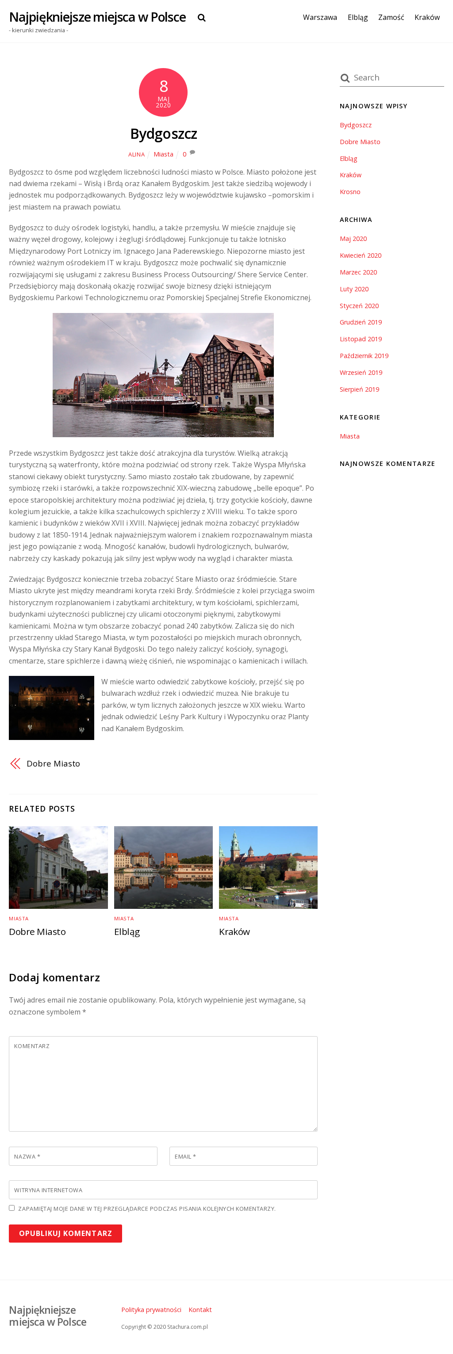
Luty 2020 (354, 289)
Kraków (427, 17)
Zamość (391, 17)
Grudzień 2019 (361, 322)
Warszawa (320, 17)
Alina (136, 154)
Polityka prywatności (151, 1309)
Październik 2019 (364, 355)
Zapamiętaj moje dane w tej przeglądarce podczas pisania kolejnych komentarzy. (147, 1209)
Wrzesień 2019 (361, 372)
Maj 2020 (353, 238)
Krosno (350, 191)
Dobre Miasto (53, 763)
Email (185, 1156)
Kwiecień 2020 (360, 255)
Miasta (163, 154)
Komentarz (32, 1046)
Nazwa (27, 1156)
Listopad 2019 (361, 339)
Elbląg (358, 17)
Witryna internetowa (48, 1190)
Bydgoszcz (163, 133)
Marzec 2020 (358, 272)
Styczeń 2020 (359, 305)
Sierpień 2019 (359, 389)
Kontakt (200, 1309)
